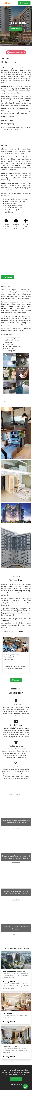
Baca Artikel (15, 828)
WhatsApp (17, 29)
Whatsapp (25, 3)
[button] (5, 644)
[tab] (4, 401)
